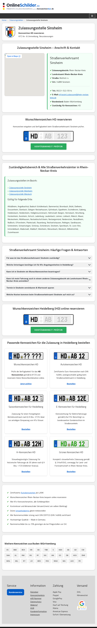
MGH (56, 561)
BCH (23, 549)
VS (7, 549)
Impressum (35, 614)
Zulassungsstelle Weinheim (20, 190)
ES (60, 555)
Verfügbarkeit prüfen (48, 146)
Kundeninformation (38, 611)
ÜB (67, 555)
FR (80, 561)
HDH (60, 549)
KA (38, 549)
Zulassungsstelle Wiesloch (20, 194)
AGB (32, 608)
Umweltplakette (23, 510)
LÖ (31, 561)
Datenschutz (35, 601)
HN (31, 549)
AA (68, 549)
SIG (45, 555)
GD (75, 549)
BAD (15, 549)
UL (16, 555)
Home (4, 20)
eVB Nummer (35, 598)
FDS (47, 561)
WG (64, 561)
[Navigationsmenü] (92, 16)
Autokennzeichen (28, 492)
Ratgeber (34, 591)
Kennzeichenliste (37, 595)
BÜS (39, 561)
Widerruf (34, 604)
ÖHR (83, 555)
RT (24, 561)
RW (23, 555)
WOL (8, 561)
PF (38, 555)
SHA (8, 555)
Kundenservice (15, 592)
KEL (16, 561)
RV (31, 555)
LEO (72, 561)
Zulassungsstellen (16, 20)
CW (83, 549)
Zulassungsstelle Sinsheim (20, 187)
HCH (75, 555)
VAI (52, 555)
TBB (46, 549)
